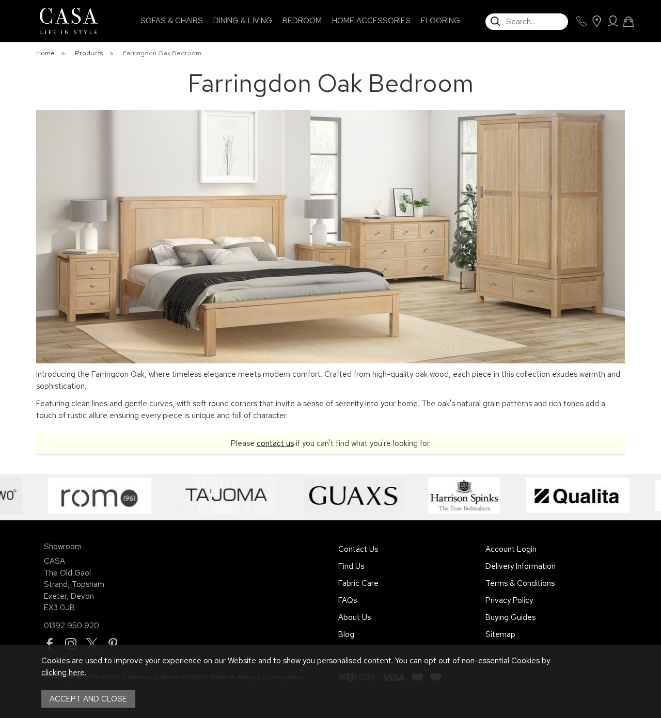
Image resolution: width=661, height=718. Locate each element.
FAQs (347, 600)
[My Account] (612, 21)
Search (485, 12)
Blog (346, 634)
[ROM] (61, 495)
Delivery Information (520, 566)
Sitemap (500, 634)
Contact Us (358, 549)
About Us (354, 617)
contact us (275, 443)
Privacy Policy (509, 600)
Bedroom (302, 20)
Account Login (511, 549)
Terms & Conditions (520, 583)
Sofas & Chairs (171, 20)
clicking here (63, 672)
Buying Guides (510, 617)
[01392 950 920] (581, 21)
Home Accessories (371, 20)
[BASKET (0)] (628, 21)
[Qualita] (539, 495)
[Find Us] (596, 21)
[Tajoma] (189, 495)
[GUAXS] (314, 495)
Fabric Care (358, 583)
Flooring (440, 20)
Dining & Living (242, 20)
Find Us (351, 566)
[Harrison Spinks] (426, 495)
